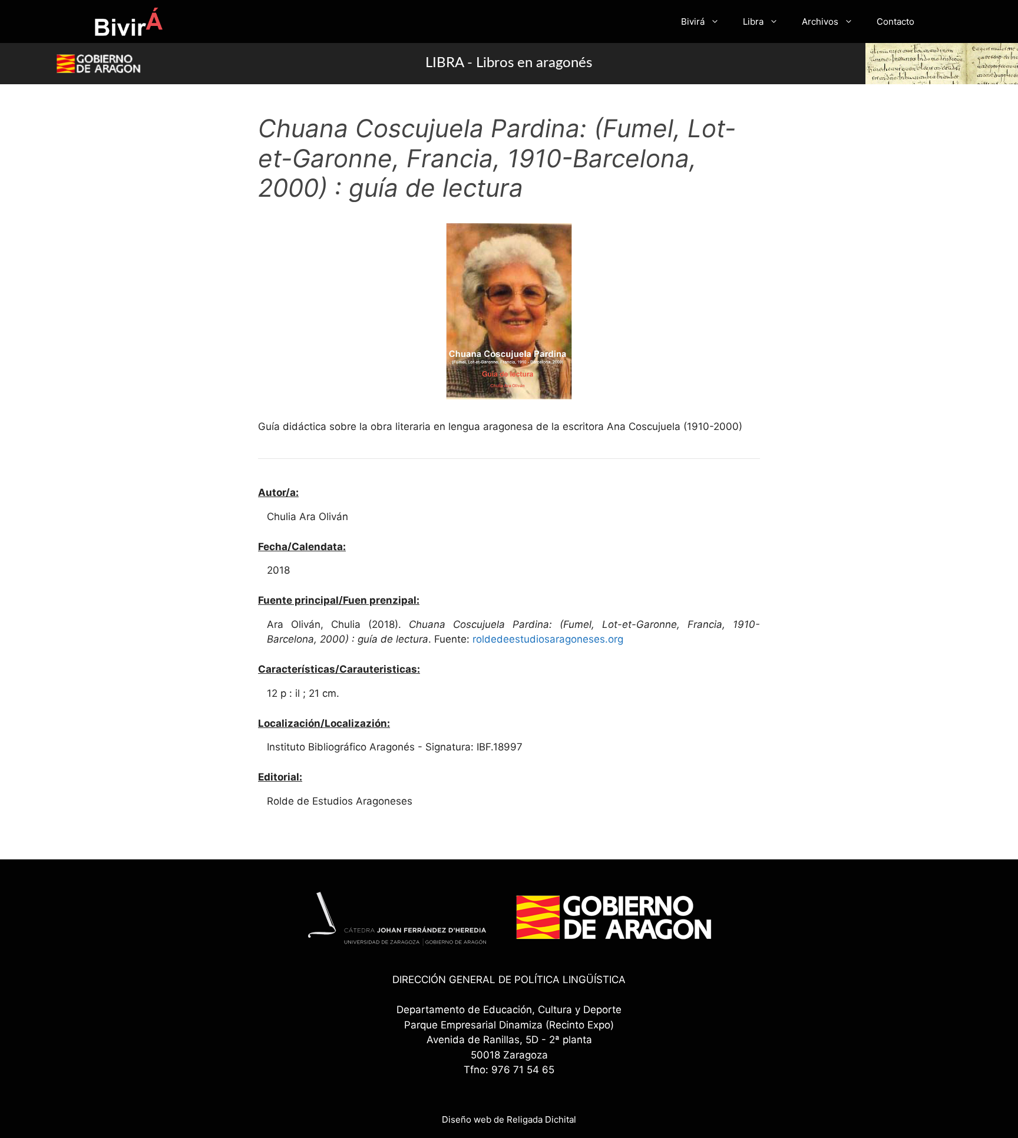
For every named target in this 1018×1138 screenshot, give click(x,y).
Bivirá (693, 21)
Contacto (895, 21)
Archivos (820, 21)
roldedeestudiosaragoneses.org (547, 639)
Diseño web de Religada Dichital (509, 1119)
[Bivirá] (128, 21)
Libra (753, 21)
